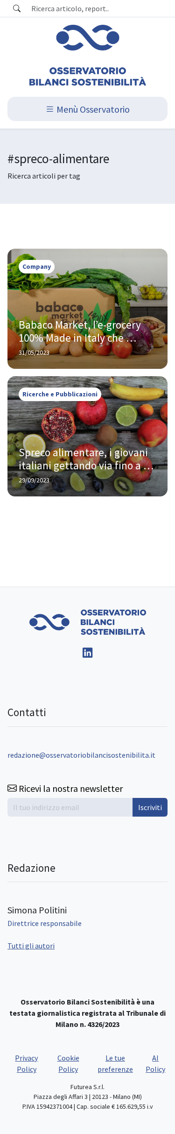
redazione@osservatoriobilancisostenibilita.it (81, 755)
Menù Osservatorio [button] (92, 109)
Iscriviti (150, 807)
